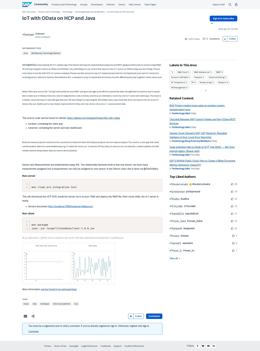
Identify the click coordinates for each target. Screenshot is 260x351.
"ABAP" (218, 72)
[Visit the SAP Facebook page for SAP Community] (197, 346)
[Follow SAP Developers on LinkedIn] (214, 346)
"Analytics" (222, 82)
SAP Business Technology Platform (45, 53)
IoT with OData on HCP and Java (58, 18)
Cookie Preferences (134, 346)
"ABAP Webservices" (202, 72)
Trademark (105, 346)
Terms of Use (60, 346)
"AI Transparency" (178, 82)
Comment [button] (154, 316)
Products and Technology (64, 4)
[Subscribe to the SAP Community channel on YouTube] (208, 346)
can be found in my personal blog (58, 289)
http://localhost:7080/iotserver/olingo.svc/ (70, 206)
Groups (84, 4)
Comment (33, 331)
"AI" (192, 82)
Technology (67, 12)
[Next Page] (206, 90)
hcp (76, 304)
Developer (45, 304)
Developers (97, 4)
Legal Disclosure (89, 346)
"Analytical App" (206, 82)
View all (174, 258)
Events (122, 4)
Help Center (135, 4)
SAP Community (29, 12)
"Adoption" (198, 77)
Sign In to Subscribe (223, 18)
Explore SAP (219, 4)
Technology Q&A (181, 113)
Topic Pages (150, 4)
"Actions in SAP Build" (179, 77)
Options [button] (211, 23)
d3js (34, 304)
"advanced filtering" (216, 77)
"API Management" (178, 88)
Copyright (74, 346)
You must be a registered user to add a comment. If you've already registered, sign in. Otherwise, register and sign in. (88, 326)
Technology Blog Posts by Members (89, 12)
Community (41, 4)
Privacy (47, 346)
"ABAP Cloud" (182, 72)
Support (118, 346)
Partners (111, 4)
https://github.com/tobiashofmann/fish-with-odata (93, 118)
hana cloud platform (61, 304)
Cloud (26, 304)
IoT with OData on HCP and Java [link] (120, 12)
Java (26, 53)
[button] (225, 39)
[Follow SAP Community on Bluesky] (203, 346)
